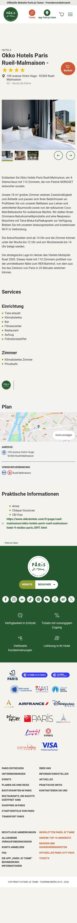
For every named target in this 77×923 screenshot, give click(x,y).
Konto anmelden (13, 847)
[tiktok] (30, 599)
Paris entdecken (13, 768)
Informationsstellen (53, 773)
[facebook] (5, 599)
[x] (71, 599)
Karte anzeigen (64, 435)
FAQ (4, 852)
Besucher (44, 584)
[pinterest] (38, 599)
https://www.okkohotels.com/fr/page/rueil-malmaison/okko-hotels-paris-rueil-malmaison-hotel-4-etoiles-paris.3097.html (37, 523)
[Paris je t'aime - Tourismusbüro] (11, 14)
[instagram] (14, 599)
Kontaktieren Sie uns (53, 790)
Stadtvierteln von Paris (18, 810)
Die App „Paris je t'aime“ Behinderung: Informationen (17, 862)
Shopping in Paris (13, 805)
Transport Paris (13, 816)
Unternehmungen (13, 773)
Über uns (45, 768)
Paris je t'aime (11, 543)
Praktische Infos (50, 784)
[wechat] (47, 599)
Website (27, 584)
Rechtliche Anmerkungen (19, 832)
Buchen (68, 70)
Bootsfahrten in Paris (17, 790)
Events (6, 779)
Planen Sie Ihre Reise (15, 784)
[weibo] (63, 599)
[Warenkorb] (61, 14)
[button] (58, 155)
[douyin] (55, 599)
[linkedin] (22, 599)
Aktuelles (46, 779)
